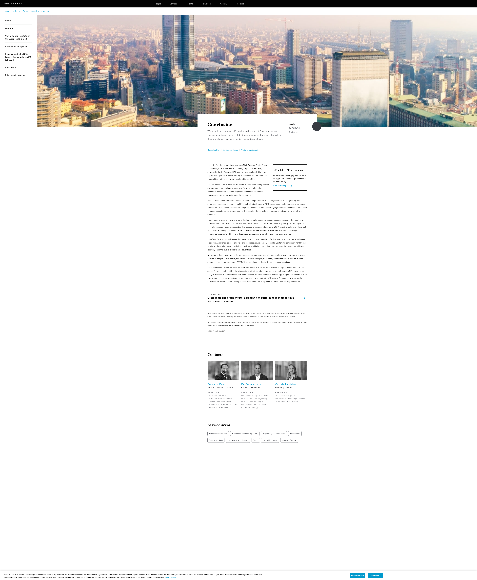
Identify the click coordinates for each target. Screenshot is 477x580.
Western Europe (289, 440)
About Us (224, 3)
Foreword (9, 28)
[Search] (473, 3)
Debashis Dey (213, 150)
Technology (253, 407)
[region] (238, 575)
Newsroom (206, 3)
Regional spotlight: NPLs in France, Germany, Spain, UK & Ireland (18, 57)
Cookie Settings (357, 575)
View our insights (281, 186)
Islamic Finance (225, 398)
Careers (240, 3)
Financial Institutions (218, 433)
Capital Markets (214, 395)
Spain (255, 440)
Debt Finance (247, 395)
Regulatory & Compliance (274, 433)
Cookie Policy (170, 577)
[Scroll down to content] (316, 126)
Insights (189, 3)
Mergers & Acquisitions (238, 440)
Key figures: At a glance (16, 47)
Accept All (375, 575)
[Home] (13, 3)
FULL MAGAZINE (250, 298)
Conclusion (10, 68)
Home (6, 11)
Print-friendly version (15, 75)
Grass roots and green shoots (36, 11)
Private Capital (222, 407)
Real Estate (280, 395)
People (158, 3)
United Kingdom (270, 440)
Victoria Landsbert (249, 150)
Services (173, 3)
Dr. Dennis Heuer (230, 150)
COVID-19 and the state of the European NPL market (17, 37)
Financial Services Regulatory (254, 398)
